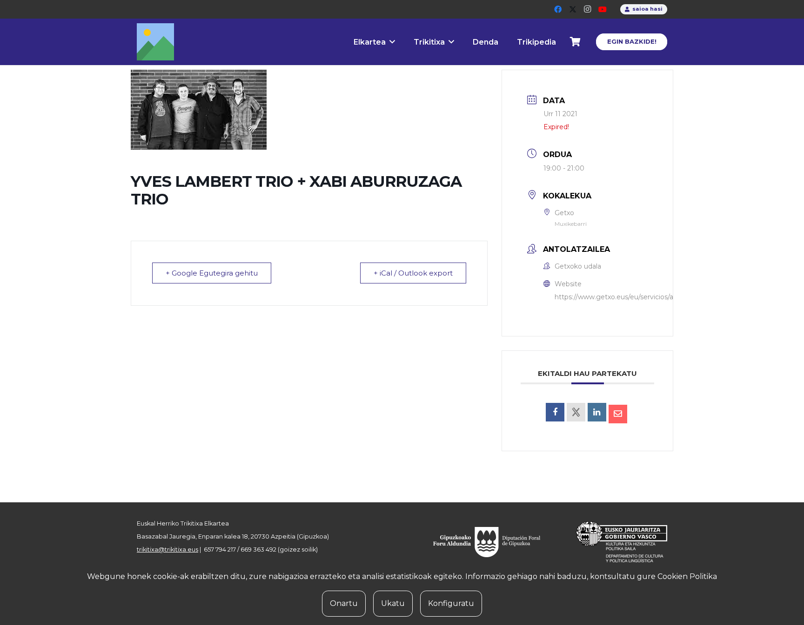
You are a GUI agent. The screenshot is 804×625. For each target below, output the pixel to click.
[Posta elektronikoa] (618, 414)
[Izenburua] (155, 41)
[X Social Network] (576, 412)
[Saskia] (575, 42)
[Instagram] (587, 9)
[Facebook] (557, 9)
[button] (392, 41)
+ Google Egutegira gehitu (212, 273)
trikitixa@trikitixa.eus (167, 549)
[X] (572, 9)
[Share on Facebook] (555, 412)
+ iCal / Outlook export (413, 273)
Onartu (344, 603)
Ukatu (393, 603)
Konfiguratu (451, 603)
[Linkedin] (597, 412)
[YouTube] (602, 9)
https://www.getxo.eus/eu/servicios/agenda (624, 297)
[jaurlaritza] (614, 541)
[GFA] (493, 541)
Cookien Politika (687, 576)
